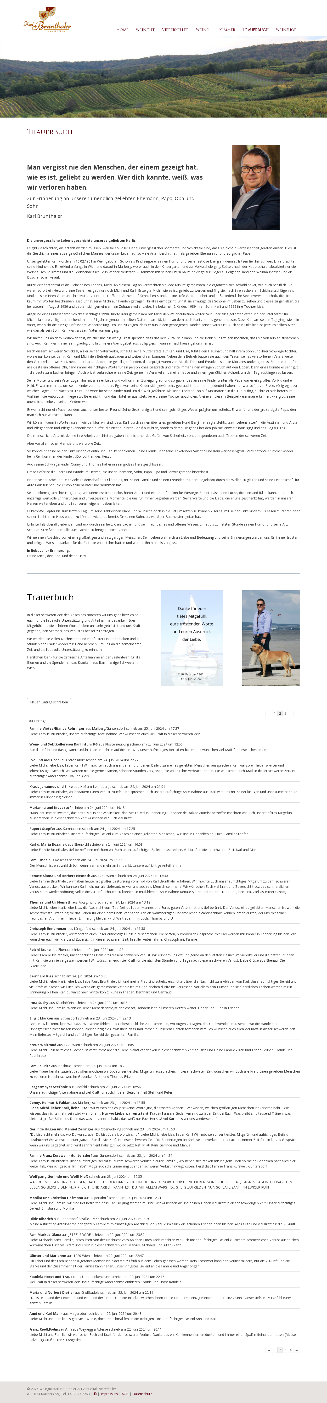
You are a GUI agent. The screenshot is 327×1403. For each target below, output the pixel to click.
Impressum (109, 1394)
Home (122, 30)
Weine (203, 30)
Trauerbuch (255, 30)
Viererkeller (175, 30)
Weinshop (286, 30)
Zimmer (227, 30)
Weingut (145, 30)
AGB (125, 1394)
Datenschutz (142, 1394)
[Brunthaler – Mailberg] (47, 19)
